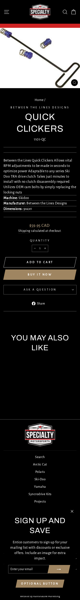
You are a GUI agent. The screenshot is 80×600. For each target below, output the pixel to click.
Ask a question (40, 289)
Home (39, 100)
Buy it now (40, 274)
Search (40, 457)
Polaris (40, 471)
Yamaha (40, 486)
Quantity (40, 240)
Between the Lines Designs (39, 107)
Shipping (24, 230)
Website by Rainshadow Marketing (40, 596)
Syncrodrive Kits (40, 494)
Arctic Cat (40, 464)
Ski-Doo (40, 479)
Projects (40, 501)
